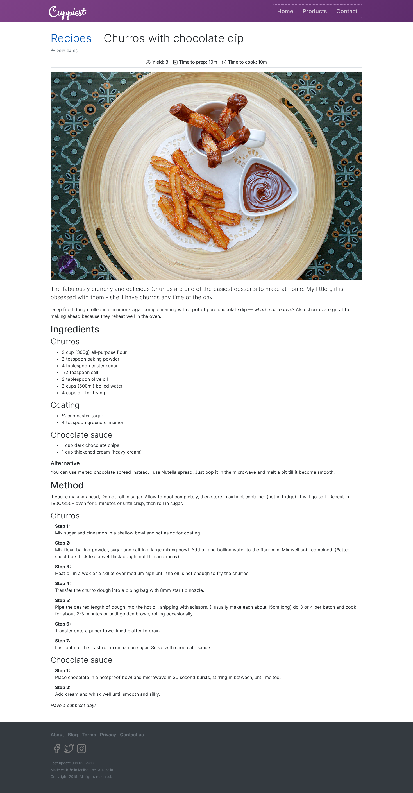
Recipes (71, 38)
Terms (89, 734)
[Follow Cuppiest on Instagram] (81, 749)
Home (285, 11)
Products (315, 11)
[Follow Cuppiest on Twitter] (69, 749)
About (57, 734)
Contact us (132, 734)
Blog (73, 734)
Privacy (108, 734)
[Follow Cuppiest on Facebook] (57, 749)
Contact (346, 11)
